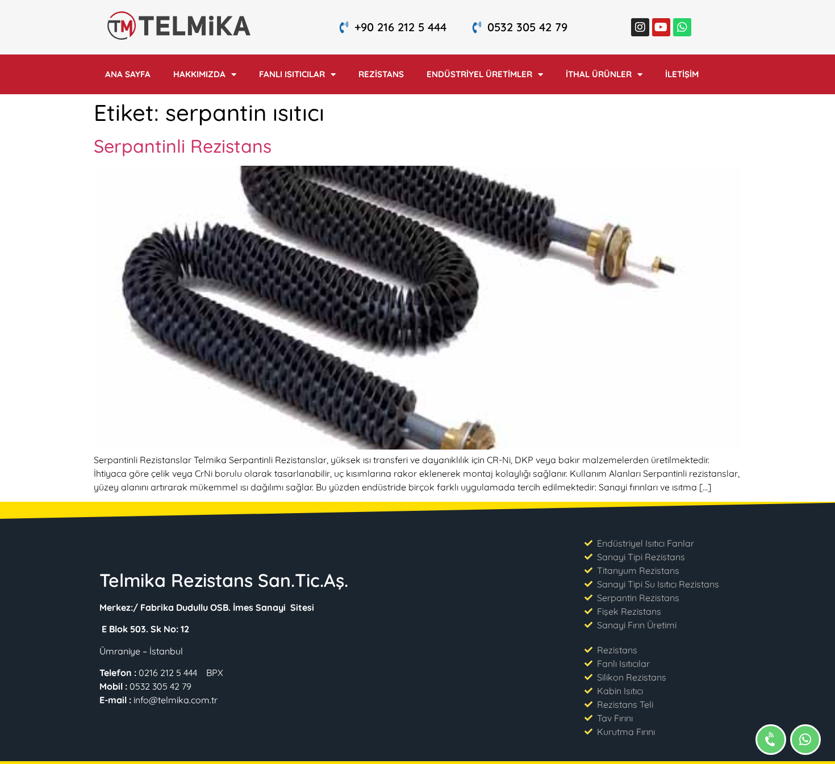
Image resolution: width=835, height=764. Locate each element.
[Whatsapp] (682, 27)
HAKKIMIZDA (199, 74)
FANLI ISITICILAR (292, 74)
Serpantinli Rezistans (183, 146)
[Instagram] (640, 27)
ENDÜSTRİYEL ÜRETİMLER (479, 74)
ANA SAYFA (128, 74)
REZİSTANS (381, 74)
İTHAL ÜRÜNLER (599, 74)
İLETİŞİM (682, 74)
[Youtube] (661, 27)
